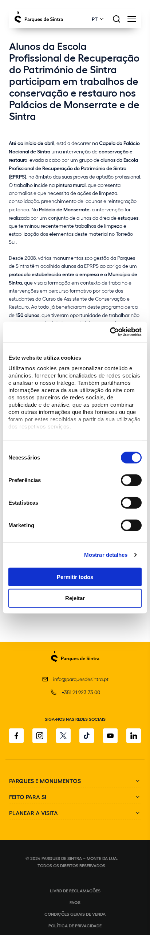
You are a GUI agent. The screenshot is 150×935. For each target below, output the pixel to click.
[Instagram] (39, 735)
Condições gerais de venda (75, 913)
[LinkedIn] (133, 735)
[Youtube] (110, 735)
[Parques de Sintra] (75, 666)
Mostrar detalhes (106, 555)
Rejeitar (75, 598)
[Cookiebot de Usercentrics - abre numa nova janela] (110, 332)
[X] (63, 735)
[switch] (131, 480)
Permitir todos (75, 577)
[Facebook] (16, 735)
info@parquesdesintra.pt (80, 679)
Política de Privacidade (75, 925)
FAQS (75, 902)
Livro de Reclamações (75, 890)
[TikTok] (86, 735)
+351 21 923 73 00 (81, 692)
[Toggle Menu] (131, 21)
